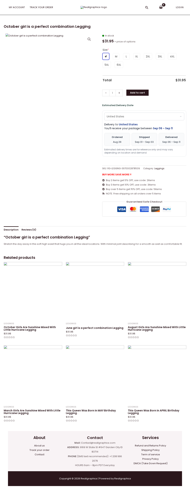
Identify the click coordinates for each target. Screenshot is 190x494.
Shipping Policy (150, 450)
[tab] (11, 229)
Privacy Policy (150, 459)
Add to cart (137, 92)
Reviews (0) (29, 229)
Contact (39, 454)
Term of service (150, 454)
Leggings (159, 168)
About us (39, 445)
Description (11, 229)
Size (106, 50)
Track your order (40, 450)
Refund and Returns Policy (150, 445)
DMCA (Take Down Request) (151, 463)
